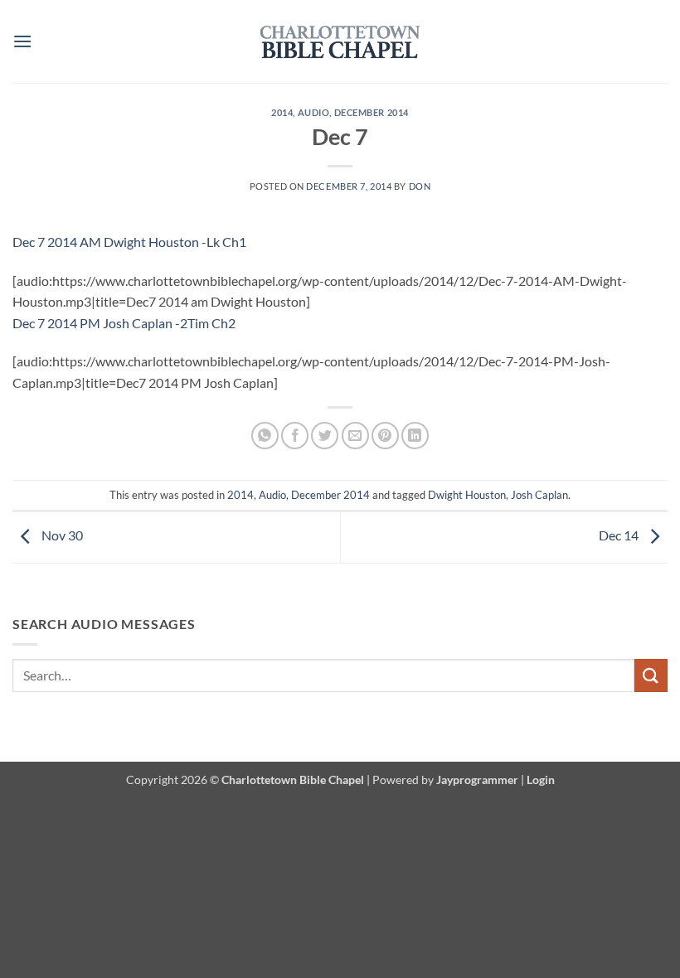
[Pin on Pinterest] (385, 435)
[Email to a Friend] (355, 435)
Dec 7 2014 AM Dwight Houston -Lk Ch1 (129, 241)
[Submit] (651, 675)
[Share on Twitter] (324, 435)
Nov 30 (61, 535)
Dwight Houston (467, 494)
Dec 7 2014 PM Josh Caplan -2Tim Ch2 (124, 323)
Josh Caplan (539, 494)
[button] (22, 41)
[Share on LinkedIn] (415, 435)
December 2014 (371, 112)
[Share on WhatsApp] (265, 435)
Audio (314, 112)
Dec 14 (620, 535)
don (420, 186)
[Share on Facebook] (294, 435)
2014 (282, 112)
